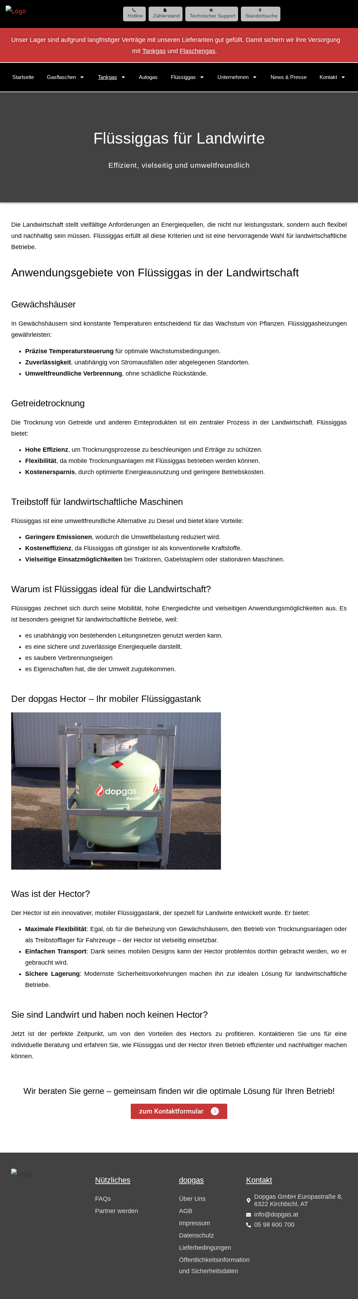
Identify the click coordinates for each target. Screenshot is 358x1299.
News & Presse (289, 77)
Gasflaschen (61, 77)
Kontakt (328, 77)
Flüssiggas (183, 77)
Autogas (148, 77)
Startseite (23, 77)
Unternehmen (233, 77)
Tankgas (154, 51)
